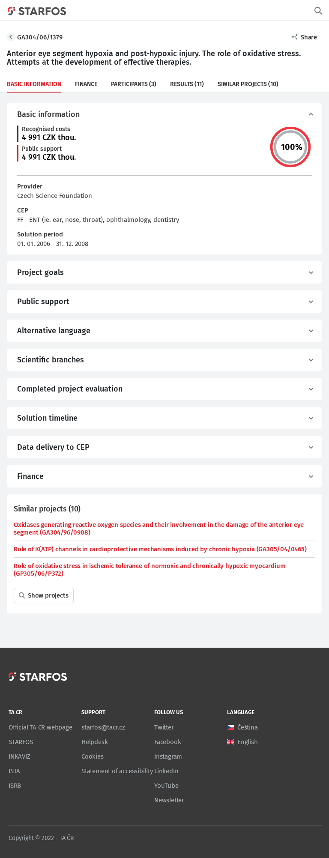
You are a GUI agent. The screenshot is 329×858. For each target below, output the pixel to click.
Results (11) (187, 84)
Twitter (164, 727)
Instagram (168, 756)
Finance (86, 84)
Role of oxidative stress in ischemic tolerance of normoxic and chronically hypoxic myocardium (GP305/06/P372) (149, 569)
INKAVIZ (19, 756)
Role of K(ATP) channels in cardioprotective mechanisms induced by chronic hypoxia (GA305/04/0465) (160, 549)
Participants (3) (133, 84)
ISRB (15, 785)
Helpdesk (94, 742)
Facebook (167, 742)
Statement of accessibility (117, 771)
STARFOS (21, 742)
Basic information (34, 84)
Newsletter (169, 800)
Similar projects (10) (248, 84)
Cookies (92, 756)
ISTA (14, 771)
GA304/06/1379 (40, 37)
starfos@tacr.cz (103, 727)
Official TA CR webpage (40, 727)
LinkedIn (166, 771)
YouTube (166, 785)
